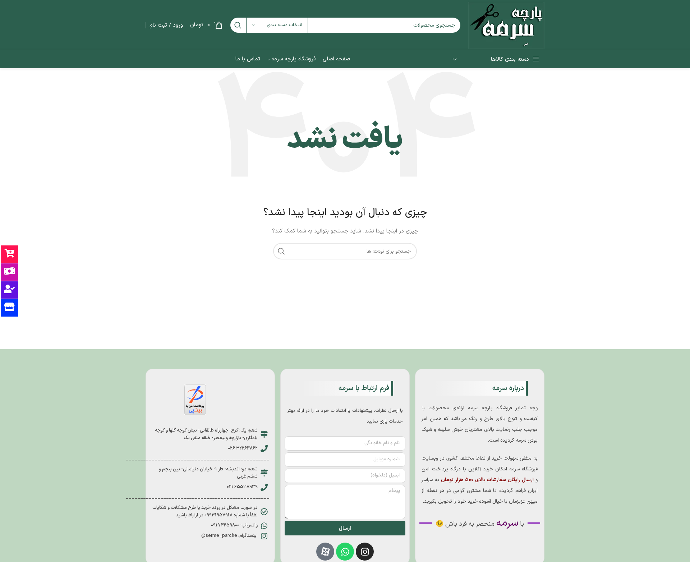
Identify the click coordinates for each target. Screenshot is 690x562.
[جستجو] (238, 25)
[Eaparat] (325, 552)
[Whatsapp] (345, 552)
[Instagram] (365, 552)
